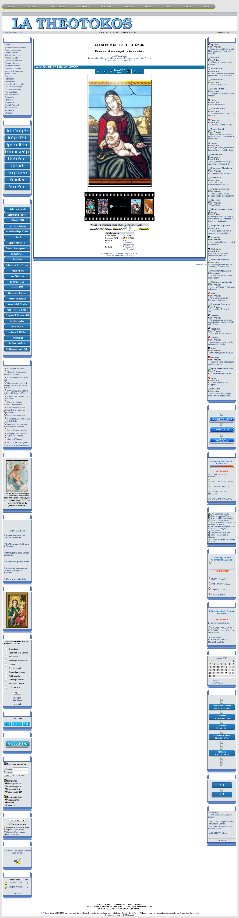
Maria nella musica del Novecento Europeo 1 (218, 299)
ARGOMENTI (32, 7)
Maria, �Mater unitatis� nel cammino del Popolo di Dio (220, 163)
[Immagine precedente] (135, 71)
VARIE (167, 7)
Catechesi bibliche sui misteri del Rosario (15, 373)
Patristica (214, 316)
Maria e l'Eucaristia (217, 104)
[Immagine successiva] (141, 71)
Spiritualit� (227, 368)
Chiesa (220, 89)
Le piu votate (116, 58)
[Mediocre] (106, 229)
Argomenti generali (13, 50)
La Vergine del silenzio (16, 368)
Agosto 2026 (221, 658)
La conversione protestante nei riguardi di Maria (220, 343)
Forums (8, 76)
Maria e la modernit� (16, 415)
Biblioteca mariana (12, 66)
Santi (213, 349)
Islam (218, 178)
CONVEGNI (218, 683)
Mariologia (215, 249)
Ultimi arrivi (104, 58)
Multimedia (226, 282)
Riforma (214, 338)
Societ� (214, 357)
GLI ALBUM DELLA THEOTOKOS (51, 67)
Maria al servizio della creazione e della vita (218, 254)
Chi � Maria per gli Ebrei (219, 173)
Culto (213, 100)
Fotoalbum (9, 79)
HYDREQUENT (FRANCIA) (223, 595)
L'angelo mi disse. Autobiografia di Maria (13, 403)
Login (6, 32)
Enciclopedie (10, 74)
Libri (217, 200)
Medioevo (224, 260)
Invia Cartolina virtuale (14, 84)
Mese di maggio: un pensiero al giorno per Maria (221, 523)
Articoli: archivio (11, 53)
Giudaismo (226, 168)
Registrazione (16, 32)
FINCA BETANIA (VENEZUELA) (216, 588)
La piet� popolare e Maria (220, 125)
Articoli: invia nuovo (13, 55)
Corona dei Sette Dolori (220, 533)
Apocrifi (214, 45)
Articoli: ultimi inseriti (13, 60)
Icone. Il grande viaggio (17, 430)
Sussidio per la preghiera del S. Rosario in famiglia (221, 527)
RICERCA (187, 7)
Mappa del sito (11, 92)
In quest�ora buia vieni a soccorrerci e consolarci (219, 232)
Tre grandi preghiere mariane (221, 333)
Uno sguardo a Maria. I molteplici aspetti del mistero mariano (15, 385)
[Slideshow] (111, 71)
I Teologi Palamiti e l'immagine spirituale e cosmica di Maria (221, 74)
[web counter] (17, 725)
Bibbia (220, 80)
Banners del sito (12, 63)
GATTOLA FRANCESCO (222, 474)
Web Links (9, 110)
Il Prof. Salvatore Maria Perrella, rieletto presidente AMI (221, 195)
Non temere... (216, 531)
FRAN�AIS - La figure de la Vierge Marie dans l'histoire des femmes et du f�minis (221, 218)
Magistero (225, 226)
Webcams (9, 113)
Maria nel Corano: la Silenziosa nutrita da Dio (218, 184)
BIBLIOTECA (83, 7)
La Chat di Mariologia (14, 87)
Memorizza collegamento (128, 244)
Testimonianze (11, 108)
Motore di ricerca (12, 94)
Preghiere (215, 329)
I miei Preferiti (145, 58)
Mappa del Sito (12, 834)
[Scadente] (95, 229)
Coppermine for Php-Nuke (122, 253)
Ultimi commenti (131, 58)
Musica (213, 294)
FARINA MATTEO (219, 499)
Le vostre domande (13, 89)
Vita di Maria (214, 205)
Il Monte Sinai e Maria (218, 85)
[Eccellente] (133, 230)
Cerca (107, 60)
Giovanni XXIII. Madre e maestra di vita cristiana (15, 425)
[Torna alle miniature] (98, 71)
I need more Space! (126, 60)
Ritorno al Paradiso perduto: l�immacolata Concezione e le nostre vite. (221, 136)
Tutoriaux (221, 841)
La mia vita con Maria (219, 520)
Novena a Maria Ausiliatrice (221, 518)
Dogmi (220, 129)
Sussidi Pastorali (12, 105)
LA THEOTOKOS (15, 887)
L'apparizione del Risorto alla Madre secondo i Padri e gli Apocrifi (221, 51)
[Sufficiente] (118, 229)
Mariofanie (215, 238)
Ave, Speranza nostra (219, 514)
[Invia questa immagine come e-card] (128, 71)
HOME (11, 7)
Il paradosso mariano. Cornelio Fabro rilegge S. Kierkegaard (15, 410)
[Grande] (143, 229)
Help (114, 60)
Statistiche (9, 100)
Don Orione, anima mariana (221, 353)
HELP (206, 7)
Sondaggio (9, 97)
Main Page (116, 56)
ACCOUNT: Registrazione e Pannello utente (220, 820)
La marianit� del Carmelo (220, 373)
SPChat (17, 893)
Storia (213, 378)
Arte (217, 57)
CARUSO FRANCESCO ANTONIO (220, 492)
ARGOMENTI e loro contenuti (221, 831)
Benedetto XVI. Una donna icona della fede (17, 420)
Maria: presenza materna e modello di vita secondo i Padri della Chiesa (221, 322)
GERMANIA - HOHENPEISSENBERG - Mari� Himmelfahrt (219, 632)
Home (7, 45)
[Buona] (126, 230)
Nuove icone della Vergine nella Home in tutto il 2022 (219, 395)
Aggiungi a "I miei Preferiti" (128, 248)
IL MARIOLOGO (15, 882)
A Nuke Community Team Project (120, 256)
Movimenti (226, 271)
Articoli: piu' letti (11, 58)
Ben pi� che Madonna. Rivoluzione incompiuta (15, 434)
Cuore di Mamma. (14, 439)
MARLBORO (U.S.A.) (220, 577)
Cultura (221, 109)
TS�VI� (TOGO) (219, 582)
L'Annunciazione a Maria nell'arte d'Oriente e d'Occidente (17, 392)
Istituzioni (225, 189)
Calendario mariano (13, 68)
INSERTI (129, 7)
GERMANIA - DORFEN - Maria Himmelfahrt (220, 641)
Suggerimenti (10, 102)
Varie (217, 389)
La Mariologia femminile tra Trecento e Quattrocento (220, 265)
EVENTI (216, 681)
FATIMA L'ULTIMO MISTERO (217, 485)
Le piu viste (93, 58)
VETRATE (127, 236)
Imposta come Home (15, 830)
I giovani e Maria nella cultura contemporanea (221, 363)
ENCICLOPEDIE (58, 7)
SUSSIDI (149, 7)
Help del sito (10, 81)
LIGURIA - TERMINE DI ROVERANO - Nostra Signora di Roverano (221, 623)
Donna (213, 143)
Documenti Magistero (14, 71)
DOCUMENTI (107, 7)
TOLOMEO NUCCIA (220, 479)
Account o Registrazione (15, 47)
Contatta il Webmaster (15, 832)
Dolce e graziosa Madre (220, 516)
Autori (220, 68)
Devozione (215, 120)
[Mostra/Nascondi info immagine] (104, 71)
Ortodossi (225, 304)
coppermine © (200, 265)
